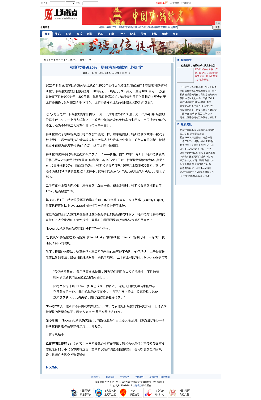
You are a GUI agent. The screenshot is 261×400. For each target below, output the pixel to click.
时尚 (111, 33)
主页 (63, 60)
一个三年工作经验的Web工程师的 (197, 141)
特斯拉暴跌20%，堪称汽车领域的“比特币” (117, 27)
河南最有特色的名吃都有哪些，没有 (198, 90)
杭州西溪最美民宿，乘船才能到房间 (198, 94)
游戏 (132, 33)
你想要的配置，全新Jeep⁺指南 (195, 168)
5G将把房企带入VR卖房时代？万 (197, 172)
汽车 (100, 33)
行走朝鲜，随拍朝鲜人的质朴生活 (198, 65)
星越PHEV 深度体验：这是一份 (196, 137)
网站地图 (165, 377)
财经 (68, 33)
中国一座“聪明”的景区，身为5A (196, 113)
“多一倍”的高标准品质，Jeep (195, 175)
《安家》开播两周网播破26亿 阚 (196, 156)
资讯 (58, 33)
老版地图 (139, 377)
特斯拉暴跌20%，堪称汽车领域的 (197, 130)
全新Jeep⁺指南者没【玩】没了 (195, 149)
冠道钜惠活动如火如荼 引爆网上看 (197, 152)
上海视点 (72, 60)
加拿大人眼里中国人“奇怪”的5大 (196, 106)
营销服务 (125, 377)
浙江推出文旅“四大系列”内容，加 (197, 160)
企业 (122, 33)
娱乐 (79, 33)
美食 (143, 33)
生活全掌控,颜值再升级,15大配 (195, 164)
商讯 (154, 33)
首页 (47, 33)
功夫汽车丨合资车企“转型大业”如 (197, 145)
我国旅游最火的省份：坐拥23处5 (197, 98)
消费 (165, 33)
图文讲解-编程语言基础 (152, 27)
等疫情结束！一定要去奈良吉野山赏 (198, 110)
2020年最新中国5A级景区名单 (195, 102)
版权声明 (154, 377)
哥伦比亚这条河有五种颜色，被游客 (198, 117)
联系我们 (110, 377)
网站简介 (96, 377)
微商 (175, 33)
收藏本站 (186, 3)
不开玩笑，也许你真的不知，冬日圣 (198, 87)
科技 (90, 33)
